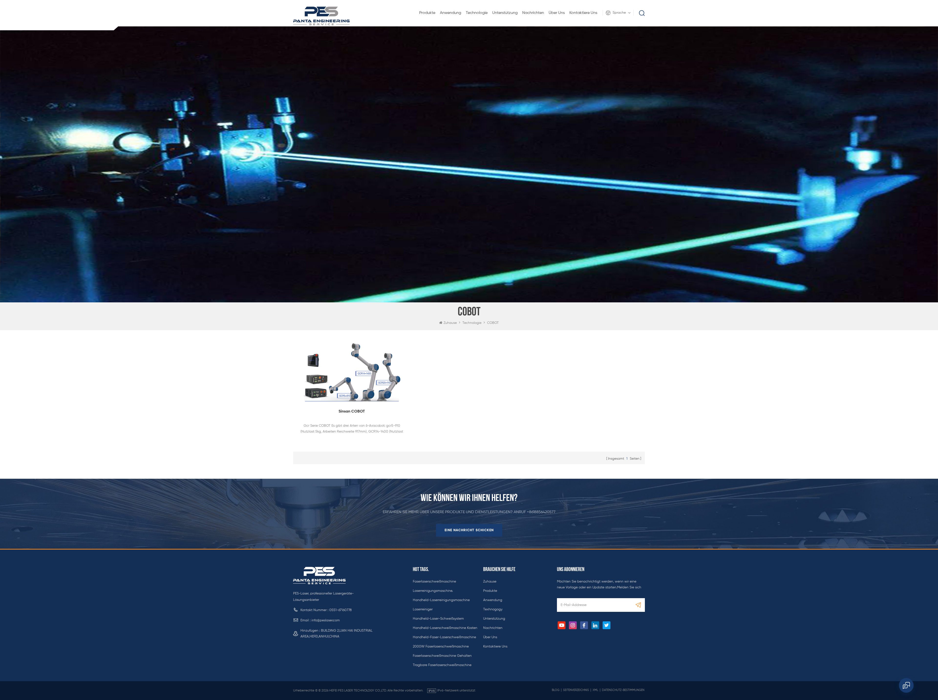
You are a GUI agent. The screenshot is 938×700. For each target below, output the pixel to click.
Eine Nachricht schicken (469, 530)
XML (595, 690)
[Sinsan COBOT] (352, 371)
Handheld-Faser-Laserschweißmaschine (444, 637)
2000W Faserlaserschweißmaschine (441, 646)
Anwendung (450, 13)
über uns (557, 13)
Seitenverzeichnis (576, 690)
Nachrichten (533, 13)
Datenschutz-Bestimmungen (623, 690)
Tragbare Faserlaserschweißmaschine (442, 665)
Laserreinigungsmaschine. (433, 591)
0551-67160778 (340, 610)
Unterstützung (505, 13)
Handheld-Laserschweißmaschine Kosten (445, 628)
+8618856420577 (541, 512)
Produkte (427, 13)
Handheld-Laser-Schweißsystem (438, 618)
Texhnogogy (492, 609)
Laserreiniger (423, 609)
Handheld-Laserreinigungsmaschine (441, 600)
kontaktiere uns (583, 13)
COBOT (493, 323)
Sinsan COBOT (352, 412)
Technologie (477, 13)
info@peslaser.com (325, 620)
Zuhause (450, 323)
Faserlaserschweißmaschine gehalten (442, 656)
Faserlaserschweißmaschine (434, 581)
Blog (555, 690)
